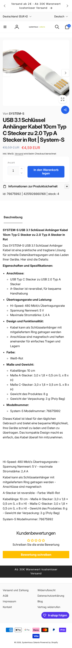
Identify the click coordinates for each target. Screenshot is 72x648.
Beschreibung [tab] (13, 217)
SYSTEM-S (13, 113)
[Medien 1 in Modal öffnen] (36, 73)
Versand (19, 153)
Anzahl (11, 162)
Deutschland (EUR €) (15, 16)
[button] (5, 27)
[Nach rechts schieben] (67, 6)
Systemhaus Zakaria (31, 642)
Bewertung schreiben (36, 554)
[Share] (65, 110)
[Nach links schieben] (5, 6)
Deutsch (59, 16)
